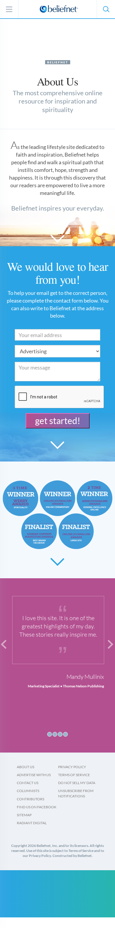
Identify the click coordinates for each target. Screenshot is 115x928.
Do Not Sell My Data (76, 783)
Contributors (30, 799)
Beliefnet (57, 62)
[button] (106, 9)
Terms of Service (74, 775)
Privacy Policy (72, 767)
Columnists (28, 791)
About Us (25, 767)
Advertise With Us (34, 775)
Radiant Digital (32, 823)
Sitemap (24, 815)
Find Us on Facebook (36, 807)
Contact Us (27, 783)
